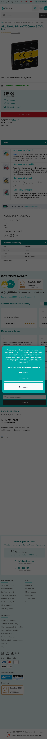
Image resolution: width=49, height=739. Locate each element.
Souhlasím (23, 387)
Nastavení (23, 372)
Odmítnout (23, 379)
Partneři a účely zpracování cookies (23, 367)
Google (33, 357)
